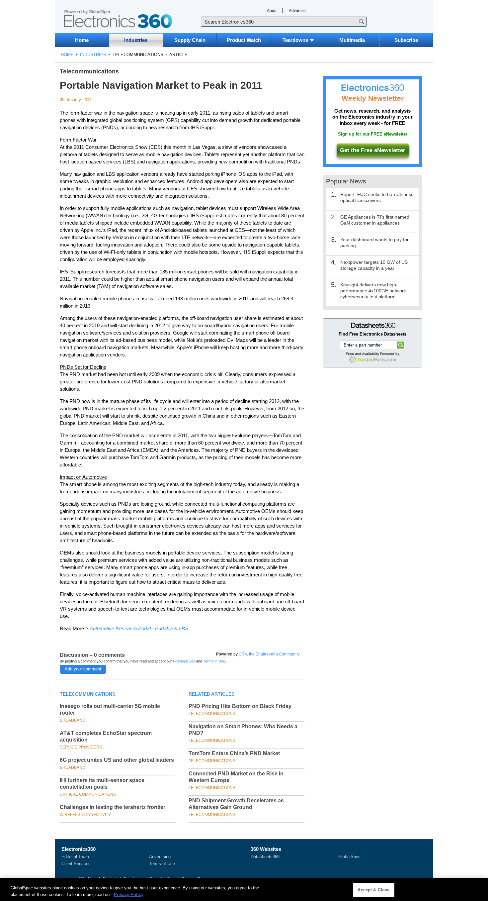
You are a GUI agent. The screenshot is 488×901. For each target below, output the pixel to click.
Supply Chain (189, 40)
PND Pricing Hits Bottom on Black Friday (240, 706)
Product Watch (244, 40)
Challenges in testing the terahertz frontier (112, 807)
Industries (135, 40)
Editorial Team (75, 856)
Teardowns (295, 40)
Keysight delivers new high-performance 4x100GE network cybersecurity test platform (373, 290)
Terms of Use (214, 661)
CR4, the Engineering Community (269, 654)
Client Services (76, 863)
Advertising (160, 856)
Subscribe (406, 40)
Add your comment (83, 668)
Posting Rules (184, 661)
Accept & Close (373, 889)
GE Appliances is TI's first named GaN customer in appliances (374, 220)
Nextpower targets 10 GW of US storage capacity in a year (374, 265)
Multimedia (352, 40)
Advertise (297, 10)
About (272, 10)
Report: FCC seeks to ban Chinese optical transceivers (377, 197)
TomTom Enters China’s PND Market (234, 753)
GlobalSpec (349, 856)
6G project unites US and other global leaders (117, 760)
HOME (67, 54)
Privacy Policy (128, 894)
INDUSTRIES (93, 54)
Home (82, 40)
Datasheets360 (265, 856)
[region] (244, 889)
